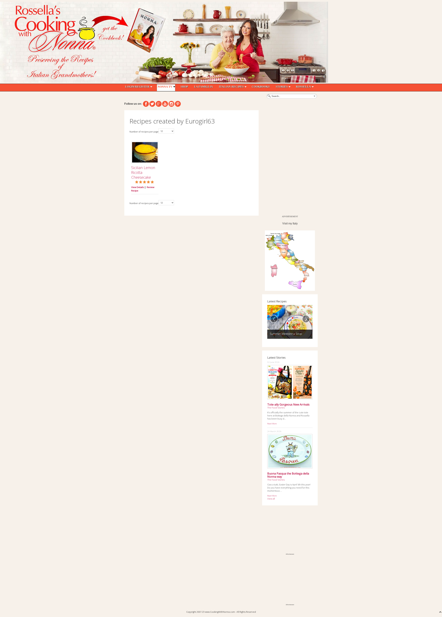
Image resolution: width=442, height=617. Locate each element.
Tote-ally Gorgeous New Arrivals (288, 404)
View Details (137, 187)
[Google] (159, 104)
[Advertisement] (288, 162)
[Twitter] (152, 104)
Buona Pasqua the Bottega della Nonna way (288, 475)
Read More (272, 423)
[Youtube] (165, 104)
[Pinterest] (178, 104)
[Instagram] (171, 104)
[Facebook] (146, 104)
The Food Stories (276, 407)
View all (271, 498)
